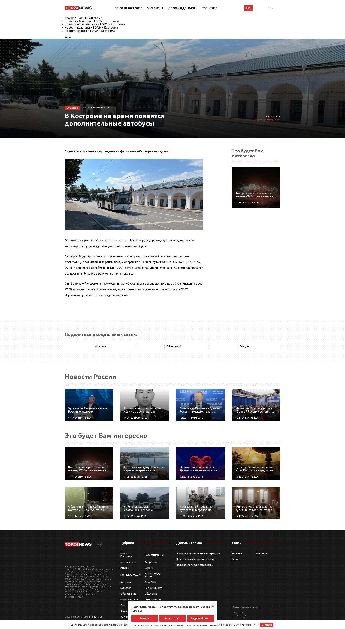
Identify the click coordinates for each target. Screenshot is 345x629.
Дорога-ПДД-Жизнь (182, 8)
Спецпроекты (153, 599)
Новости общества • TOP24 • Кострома (92, 21)
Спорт (124, 605)
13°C (248, 8)
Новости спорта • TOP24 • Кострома (90, 30)
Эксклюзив (155, 8)
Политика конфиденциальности (195, 559)
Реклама (237, 553)
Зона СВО (150, 582)
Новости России (154, 554)
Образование (128, 593)
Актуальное (152, 562)
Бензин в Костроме (128, 8)
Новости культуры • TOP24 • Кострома (91, 27)
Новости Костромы (126, 555)
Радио (235, 559)
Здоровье (126, 582)
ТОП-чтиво (209, 8)
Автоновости (128, 562)
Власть (149, 567)
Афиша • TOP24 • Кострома (83, 17)
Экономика (126, 611)
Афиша (124, 567)
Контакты (262, 553)
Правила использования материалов (198, 553)
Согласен (267, 624)
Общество (151, 593)
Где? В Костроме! (130, 575)
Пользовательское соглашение (195, 565)
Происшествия (129, 599)
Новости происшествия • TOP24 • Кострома (95, 24)
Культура (125, 588)
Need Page (96, 616)
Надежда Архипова (267, 119)
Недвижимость (154, 588)
